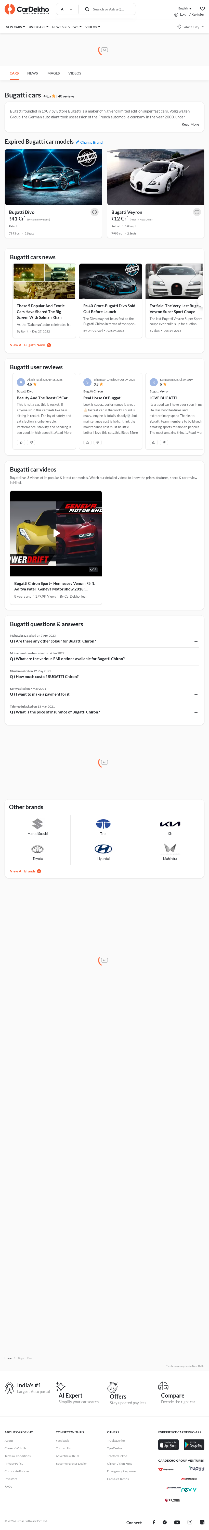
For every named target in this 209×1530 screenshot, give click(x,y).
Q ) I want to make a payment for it (40, 694)
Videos (74, 73)
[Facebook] (154, 1523)
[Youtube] (177, 1523)
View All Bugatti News (27, 345)
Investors (11, 1479)
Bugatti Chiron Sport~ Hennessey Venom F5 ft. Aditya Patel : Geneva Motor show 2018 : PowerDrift (54, 586)
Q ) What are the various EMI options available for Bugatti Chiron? (67, 658)
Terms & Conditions (18, 1456)
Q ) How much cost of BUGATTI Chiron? (44, 676)
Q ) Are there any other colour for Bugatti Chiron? (53, 641)
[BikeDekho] (166, 1469)
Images (53, 73)
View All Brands (22, 871)
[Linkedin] (202, 1523)
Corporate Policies (17, 1471)
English (183, 8)
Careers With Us (15, 1448)
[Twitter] (165, 1523)
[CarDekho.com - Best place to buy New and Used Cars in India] (27, 9)
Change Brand (91, 142)
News (32, 73)
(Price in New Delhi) (38, 219)
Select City (190, 27)
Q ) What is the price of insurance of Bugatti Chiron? (55, 712)
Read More (190, 124)
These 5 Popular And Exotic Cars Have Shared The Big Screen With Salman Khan (40, 311)
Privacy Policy (14, 1463)
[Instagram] (190, 1523)
